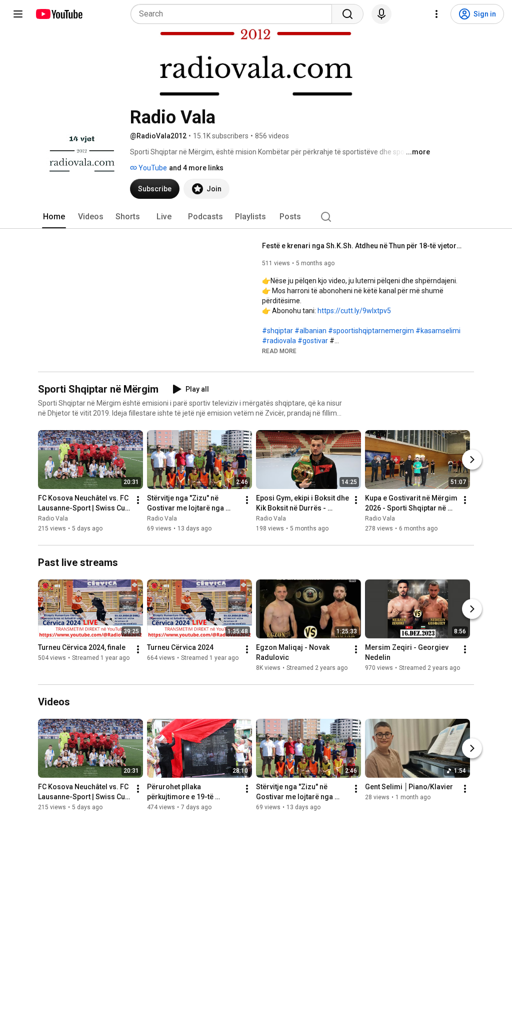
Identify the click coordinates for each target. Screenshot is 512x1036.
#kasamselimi (438, 331)
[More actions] (138, 500)
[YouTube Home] (59, 14)
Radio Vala (53, 518)
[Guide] (18, 14)
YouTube (152, 168)
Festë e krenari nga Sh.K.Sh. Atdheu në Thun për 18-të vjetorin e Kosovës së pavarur (362, 246)
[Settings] (436, 14)
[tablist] (256, 217)
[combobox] (234, 14)
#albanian (310, 331)
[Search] (348, 14)
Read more (279, 351)
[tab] (54, 217)
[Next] (472, 460)
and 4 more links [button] (196, 168)
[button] (279, 351)
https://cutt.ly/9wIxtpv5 (354, 311)
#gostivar (313, 341)
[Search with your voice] (382, 14)
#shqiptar (277, 331)
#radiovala (279, 341)
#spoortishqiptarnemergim (371, 331)
